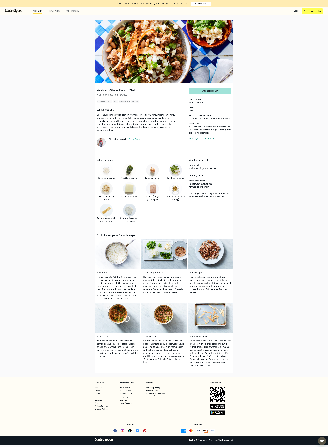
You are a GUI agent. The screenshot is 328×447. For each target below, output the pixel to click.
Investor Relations (102, 409)
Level (191, 107)
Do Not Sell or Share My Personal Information (155, 395)
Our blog (123, 400)
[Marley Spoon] (104, 440)
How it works (54, 11)
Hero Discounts (126, 403)
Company (99, 400)
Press (97, 403)
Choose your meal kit (312, 11)
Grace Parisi (134, 139)
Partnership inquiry (152, 388)
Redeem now (200, 3)
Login (296, 11)
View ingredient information (202, 138)
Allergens (194, 124)
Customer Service (73, 11)
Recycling (124, 397)
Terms (97, 394)
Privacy (98, 397)
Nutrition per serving (200, 116)
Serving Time (195, 99)
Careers (98, 391)
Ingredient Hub (126, 394)
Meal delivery (125, 391)
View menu (37, 11)
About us (98, 388)
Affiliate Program (101, 406)
